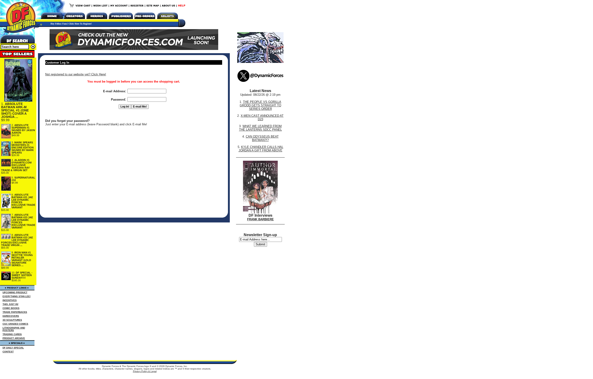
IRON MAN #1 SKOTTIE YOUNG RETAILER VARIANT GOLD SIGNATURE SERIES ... (22, 259)
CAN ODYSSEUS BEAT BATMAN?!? (262, 138)
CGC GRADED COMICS (15, 324)
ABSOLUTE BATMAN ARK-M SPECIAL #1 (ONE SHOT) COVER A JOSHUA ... (15, 110)
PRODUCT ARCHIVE (14, 338)
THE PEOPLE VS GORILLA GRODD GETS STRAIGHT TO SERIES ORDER (260, 105)
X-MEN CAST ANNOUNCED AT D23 (262, 117)
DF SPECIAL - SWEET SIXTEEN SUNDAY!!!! (22, 275)
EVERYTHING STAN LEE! (17, 296)
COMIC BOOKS (11, 308)
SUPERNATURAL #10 (23, 179)
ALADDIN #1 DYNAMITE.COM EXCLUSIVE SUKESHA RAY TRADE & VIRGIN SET (16, 165)
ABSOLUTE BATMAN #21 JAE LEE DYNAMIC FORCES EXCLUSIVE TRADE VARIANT (23, 201)
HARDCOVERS (11, 316)
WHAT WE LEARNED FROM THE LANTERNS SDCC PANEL (260, 127)
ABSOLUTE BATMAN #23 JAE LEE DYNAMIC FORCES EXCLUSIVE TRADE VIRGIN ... (17, 240)
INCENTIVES (10, 300)
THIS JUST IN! (10, 304)
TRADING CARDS (12, 334)
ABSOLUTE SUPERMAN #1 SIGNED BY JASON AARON (23, 129)
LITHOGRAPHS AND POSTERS (14, 329)
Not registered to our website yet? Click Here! (75, 74)
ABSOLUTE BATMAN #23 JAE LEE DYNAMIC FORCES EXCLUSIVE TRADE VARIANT (23, 221)
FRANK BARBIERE (260, 219)
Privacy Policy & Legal (145, 371)
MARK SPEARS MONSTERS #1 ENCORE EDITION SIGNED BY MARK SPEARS (23, 147)
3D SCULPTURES (12, 320)
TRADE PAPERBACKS (15, 312)
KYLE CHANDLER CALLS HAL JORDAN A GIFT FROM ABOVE (261, 148)
